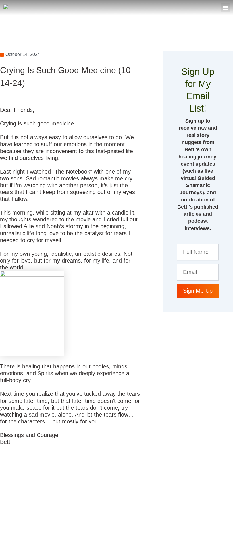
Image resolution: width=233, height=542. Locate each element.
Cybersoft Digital (210, 524)
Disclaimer (125, 520)
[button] (225, 7)
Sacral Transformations (35, 521)
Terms (145, 520)
